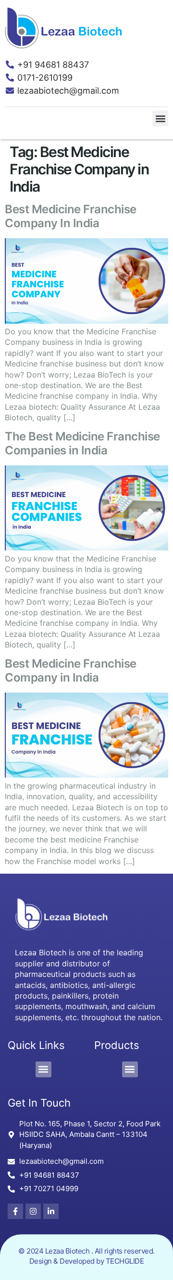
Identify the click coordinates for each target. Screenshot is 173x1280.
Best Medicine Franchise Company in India (70, 670)
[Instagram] (33, 1211)
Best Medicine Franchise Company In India (70, 216)
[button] (160, 118)
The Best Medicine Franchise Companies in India (82, 443)
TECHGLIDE (125, 1261)
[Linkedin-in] (51, 1211)
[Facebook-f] (15, 1211)
